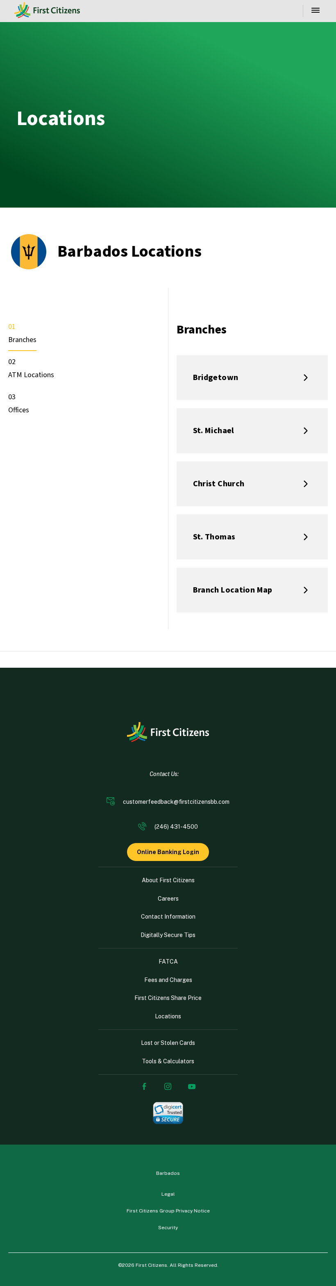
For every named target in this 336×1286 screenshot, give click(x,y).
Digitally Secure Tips (168, 935)
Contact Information (168, 916)
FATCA (168, 961)
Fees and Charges (168, 980)
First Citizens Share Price (168, 998)
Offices (18, 410)
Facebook (144, 1086)
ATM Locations (31, 375)
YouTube (192, 1086)
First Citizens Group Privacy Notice (168, 1211)
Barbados (168, 1173)
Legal (168, 1194)
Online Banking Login (168, 852)
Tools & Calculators (168, 1061)
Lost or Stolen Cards (168, 1043)
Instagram (168, 1086)
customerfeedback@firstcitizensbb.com (176, 801)
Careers (168, 898)
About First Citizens (168, 880)
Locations (168, 1016)
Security (168, 1227)
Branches (22, 340)
